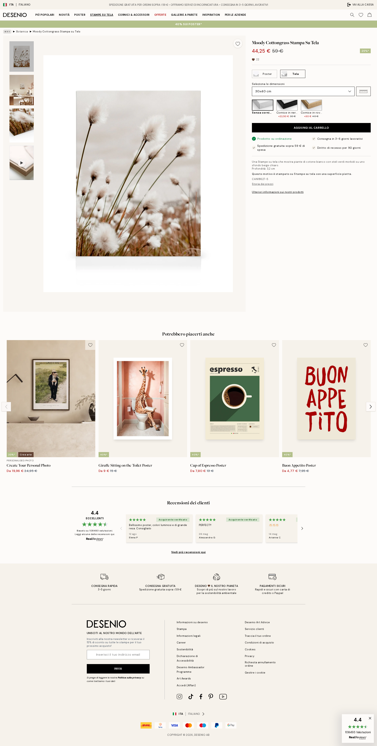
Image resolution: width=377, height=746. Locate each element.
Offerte (160, 15)
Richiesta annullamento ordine (260, 664)
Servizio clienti (254, 629)
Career (181, 642)
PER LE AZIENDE (235, 15)
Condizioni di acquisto (259, 642)
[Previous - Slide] (249, 108)
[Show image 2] (21, 90)
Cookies (250, 649)
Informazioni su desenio (192, 622)
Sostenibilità (185, 649)
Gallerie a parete (184, 15)
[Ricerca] (352, 14)
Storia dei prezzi (262, 184)
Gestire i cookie (255, 672)
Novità (64, 15)
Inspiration (211, 15)
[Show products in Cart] (369, 15)
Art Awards (184, 678)
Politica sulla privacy (130, 677)
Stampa (182, 629)
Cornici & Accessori (134, 15)
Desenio (200, 735)
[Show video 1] (21, 163)
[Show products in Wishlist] (361, 15)
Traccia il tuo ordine (258, 636)
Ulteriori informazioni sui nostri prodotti (278, 192)
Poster (79, 15)
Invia (118, 668)
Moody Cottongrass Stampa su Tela (56, 31)
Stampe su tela (101, 15)
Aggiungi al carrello (311, 127)
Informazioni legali (189, 636)
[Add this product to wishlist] (237, 43)
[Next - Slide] (374, 108)
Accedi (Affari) (186, 685)
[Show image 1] (21, 56)
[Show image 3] (21, 125)
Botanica (22, 31)
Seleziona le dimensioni (268, 84)
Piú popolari (44, 15)
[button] (363, 91)
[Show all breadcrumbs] (7, 32)
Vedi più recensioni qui (188, 552)
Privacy (249, 656)
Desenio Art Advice (257, 622)
